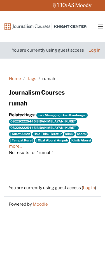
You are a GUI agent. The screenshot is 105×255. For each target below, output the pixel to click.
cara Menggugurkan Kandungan (62, 115)
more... (15, 146)
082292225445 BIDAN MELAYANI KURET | (44, 128)
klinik (69, 134)
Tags (31, 78)
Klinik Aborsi (81, 140)
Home (15, 78)
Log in (94, 50)
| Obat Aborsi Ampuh (52, 140)
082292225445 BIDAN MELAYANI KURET (43, 121)
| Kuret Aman (20, 134)
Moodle (40, 204)
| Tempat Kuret (21, 140)
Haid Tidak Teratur (48, 134)
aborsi (82, 134)
